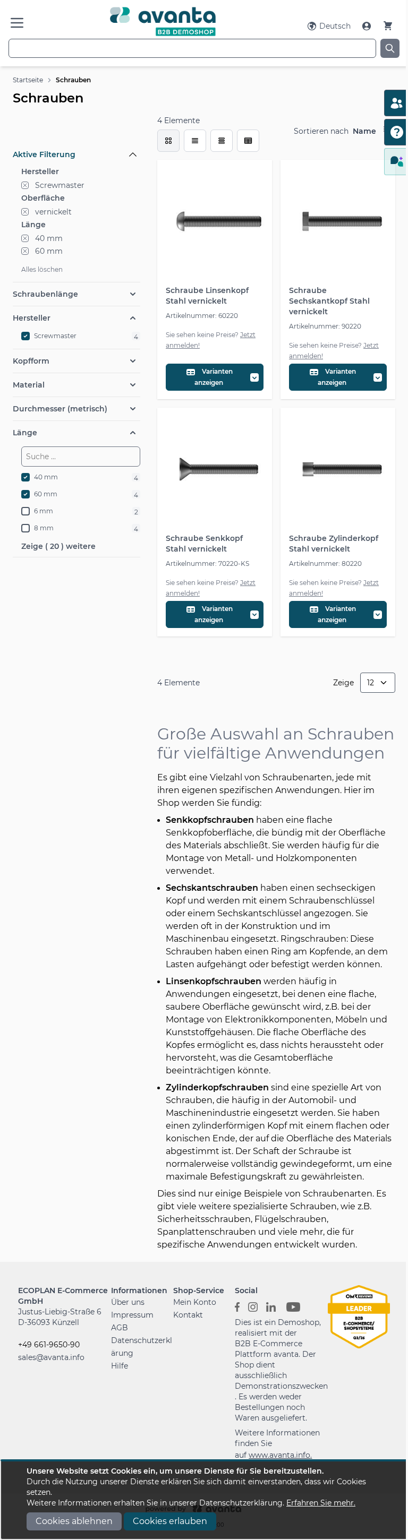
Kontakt (188, 1315)
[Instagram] (253, 1306)
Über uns (127, 1302)
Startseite (28, 80)
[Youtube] (293, 1306)
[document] (204, 1500)
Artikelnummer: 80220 (325, 563)
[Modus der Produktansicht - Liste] (195, 141)
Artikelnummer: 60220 (202, 316)
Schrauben (73, 80)
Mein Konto (194, 1302)
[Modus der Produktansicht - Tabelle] (221, 141)
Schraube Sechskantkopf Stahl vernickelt (329, 301)
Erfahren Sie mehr (320, 1503)
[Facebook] (237, 1306)
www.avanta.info (279, 1455)
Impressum (132, 1315)
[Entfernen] (25, 185)
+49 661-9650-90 (49, 1344)
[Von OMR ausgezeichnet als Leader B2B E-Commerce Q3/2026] (359, 1316)
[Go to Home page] (163, 21)
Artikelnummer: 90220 (325, 326)
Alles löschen (42, 269)
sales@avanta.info (51, 1357)
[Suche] (390, 48)
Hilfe (119, 1366)
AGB (119, 1327)
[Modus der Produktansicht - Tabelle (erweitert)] (248, 141)
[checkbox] (168, 141)
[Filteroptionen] (76, 130)
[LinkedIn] (271, 1306)
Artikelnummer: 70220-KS (207, 563)
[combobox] (192, 48)
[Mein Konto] (367, 26)
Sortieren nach (321, 131)
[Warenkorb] (387, 25)
